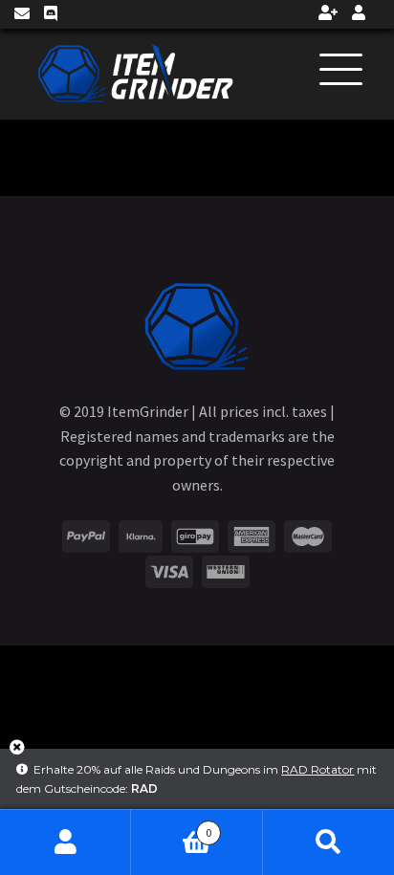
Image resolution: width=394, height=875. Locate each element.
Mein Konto (65, 842)
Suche (328, 842)
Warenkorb (171, 826)
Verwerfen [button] (17, 754)
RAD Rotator (317, 769)
